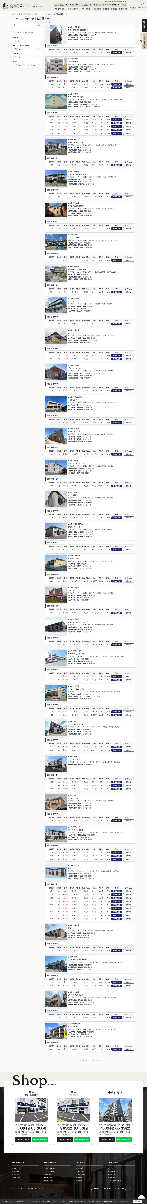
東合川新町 (78, 651)
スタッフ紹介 (86, 9)
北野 (79, 534)
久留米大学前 (81, 306)
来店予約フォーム (23, 1139)
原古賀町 (76, 428)
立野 (78, 473)
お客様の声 (79, 1168)
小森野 (77, 992)
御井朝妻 (77, 1024)
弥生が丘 (81, 184)
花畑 (81, 39)
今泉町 (76, 492)
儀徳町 (76, 756)
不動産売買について (50, 1168)
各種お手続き (123, 9)
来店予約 (111, 1168)
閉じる (137, 1201)
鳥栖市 (71, 139)
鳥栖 (79, 150)
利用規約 (30, 1189)
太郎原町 (77, 556)
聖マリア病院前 (85, 71)
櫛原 (81, 247)
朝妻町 (77, 298)
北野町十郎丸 (79, 524)
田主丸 (79, 405)
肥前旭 (80, 245)
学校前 (80, 536)
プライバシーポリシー (19, 1189)
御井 (78, 308)
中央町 (77, 203)
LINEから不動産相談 (81, 1139)
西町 (76, 94)
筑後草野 (80, 409)
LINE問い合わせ (113, 1171)
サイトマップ (39, 1189)
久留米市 (72, 27)
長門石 (77, 235)
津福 (81, 375)
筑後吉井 (80, 407)
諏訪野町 (77, 27)
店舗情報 (106, 9)
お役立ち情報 (96, 9)
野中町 (77, 587)
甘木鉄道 (72, 473)
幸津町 (76, 957)
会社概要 (114, 9)
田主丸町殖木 (79, 397)
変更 (38, 25)
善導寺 (79, 566)
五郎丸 (80, 839)
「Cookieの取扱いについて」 (109, 1201)
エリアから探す (17, 1168)
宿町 (75, 139)
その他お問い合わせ (114, 1181)
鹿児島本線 (73, 150)
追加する (128, 52)
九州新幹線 (73, 243)
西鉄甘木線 (73, 532)
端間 (81, 279)
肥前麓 (79, 437)
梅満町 (77, 365)
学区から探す (16, 1178)
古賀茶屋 (81, 532)
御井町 (77, 330)
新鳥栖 (79, 148)
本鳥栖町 (76, 171)
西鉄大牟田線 (73, 35)
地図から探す (16, 1174)
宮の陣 (82, 878)
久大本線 (72, 37)
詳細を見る (116, 52)
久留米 (80, 211)
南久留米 (80, 37)
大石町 (77, 686)
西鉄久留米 (83, 35)
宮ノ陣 (77, 865)
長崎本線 (72, 148)
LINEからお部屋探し (39, 1139)
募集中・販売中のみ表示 (25, 32)
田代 (79, 152)
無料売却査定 (112, 1174)
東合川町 (77, 827)
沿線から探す (16, 1171)
